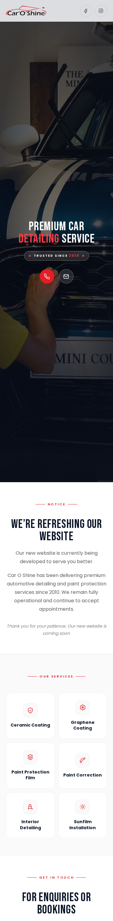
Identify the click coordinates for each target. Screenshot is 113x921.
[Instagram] (101, 11)
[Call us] (47, 276)
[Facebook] (86, 11)
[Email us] (66, 276)
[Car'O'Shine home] (26, 10)
